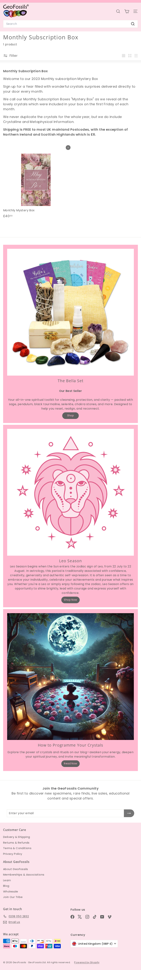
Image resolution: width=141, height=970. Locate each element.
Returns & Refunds (16, 843)
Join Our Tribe (13, 897)
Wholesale (10, 891)
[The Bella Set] (70, 312)
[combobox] (70, 24)
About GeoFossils (15, 869)
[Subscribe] (129, 813)
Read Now (70, 763)
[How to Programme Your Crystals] (70, 676)
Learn (7, 880)
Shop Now (70, 600)
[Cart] (126, 11)
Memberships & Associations (23, 874)
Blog (6, 886)
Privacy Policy (12, 854)
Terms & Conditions (17, 848)
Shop (70, 415)
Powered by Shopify (86, 962)
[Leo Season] (70, 492)
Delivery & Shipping (16, 837)
